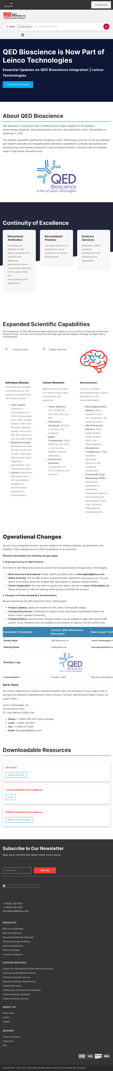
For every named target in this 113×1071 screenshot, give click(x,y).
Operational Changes (18, 84)
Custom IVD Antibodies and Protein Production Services (28, 968)
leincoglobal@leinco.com (16, 911)
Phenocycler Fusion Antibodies (16, 941)
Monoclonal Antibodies (13, 946)
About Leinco (9, 1013)
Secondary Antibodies (13, 954)
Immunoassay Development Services (19, 973)
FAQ (4, 1045)
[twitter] (8, 898)
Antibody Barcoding (12, 986)
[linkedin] (12, 898)
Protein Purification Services (15, 998)
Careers (6, 1021)
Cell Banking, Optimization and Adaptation (22, 990)
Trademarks (8, 1041)
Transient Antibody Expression (16, 994)
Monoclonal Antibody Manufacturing (19, 981)
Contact (6, 1017)
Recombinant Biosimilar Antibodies (18, 937)
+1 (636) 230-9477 (13, 903)
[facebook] (3, 898)
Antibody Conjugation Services (16, 977)
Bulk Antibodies (13, 928)
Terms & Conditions (11, 1037)
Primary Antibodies (11, 950)
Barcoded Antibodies (12, 933)
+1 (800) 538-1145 (12, 907)
